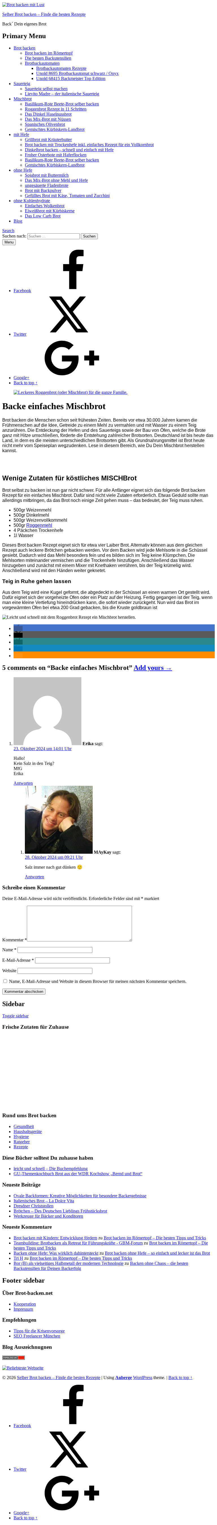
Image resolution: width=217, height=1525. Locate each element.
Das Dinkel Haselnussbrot (48, 114)
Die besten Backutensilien (48, 58)
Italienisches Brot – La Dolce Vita (44, 1200)
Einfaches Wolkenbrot (44, 205)
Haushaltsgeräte (28, 1131)
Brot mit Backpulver (43, 190)
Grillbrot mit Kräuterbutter (48, 139)
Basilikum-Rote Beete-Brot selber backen (62, 104)
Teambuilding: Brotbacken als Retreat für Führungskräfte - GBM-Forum (78, 1243)
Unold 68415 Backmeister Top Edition (70, 78)
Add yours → (153, 667)
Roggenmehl (39, 525)
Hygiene (21, 1136)
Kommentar (14, 939)
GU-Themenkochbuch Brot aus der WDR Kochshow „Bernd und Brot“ (78, 1173)
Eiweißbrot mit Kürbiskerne (50, 210)
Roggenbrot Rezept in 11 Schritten (55, 109)
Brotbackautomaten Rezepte (61, 68)
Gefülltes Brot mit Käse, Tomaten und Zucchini (67, 195)
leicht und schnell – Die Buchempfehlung (51, 1168)
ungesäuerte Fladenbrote (46, 185)
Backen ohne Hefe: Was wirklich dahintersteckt (56, 1253)
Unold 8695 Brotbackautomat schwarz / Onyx (77, 73)
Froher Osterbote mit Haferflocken (55, 154)
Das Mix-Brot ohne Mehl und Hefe (56, 180)
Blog (18, 221)
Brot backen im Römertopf (49, 53)
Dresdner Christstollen (33, 1205)
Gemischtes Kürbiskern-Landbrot (54, 129)
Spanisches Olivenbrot (45, 124)
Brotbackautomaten (42, 63)
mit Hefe (21, 134)
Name (9, 949)
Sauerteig (22, 83)
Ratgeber (22, 1141)
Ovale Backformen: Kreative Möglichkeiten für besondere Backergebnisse (80, 1195)
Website (9, 970)
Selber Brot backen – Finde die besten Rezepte (44, 14)
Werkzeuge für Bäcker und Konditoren (48, 1216)
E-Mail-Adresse (18, 960)
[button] (18, 628)
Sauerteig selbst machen (46, 88)
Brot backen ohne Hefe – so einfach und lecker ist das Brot (157, 1253)
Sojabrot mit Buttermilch (47, 175)
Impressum (23, 1309)
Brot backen (24, 48)
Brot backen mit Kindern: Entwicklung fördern (55, 1237)
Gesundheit (24, 1126)
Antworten (23, 783)
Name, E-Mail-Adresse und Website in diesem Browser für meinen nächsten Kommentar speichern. (97, 981)
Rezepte (21, 1146)
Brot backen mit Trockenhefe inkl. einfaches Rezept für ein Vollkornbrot (89, 144)
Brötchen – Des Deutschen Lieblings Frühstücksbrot (60, 1211)
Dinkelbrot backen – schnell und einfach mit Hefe (69, 149)
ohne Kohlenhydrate (32, 200)
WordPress (142, 1377)
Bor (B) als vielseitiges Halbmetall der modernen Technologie (68, 1263)
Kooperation (25, 1304)
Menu (9, 242)
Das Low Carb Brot (42, 215)
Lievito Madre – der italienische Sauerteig (62, 93)
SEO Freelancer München (37, 1336)
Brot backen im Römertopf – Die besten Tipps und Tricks (155, 1237)
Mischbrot (23, 98)
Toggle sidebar (15, 1015)
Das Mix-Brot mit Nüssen (48, 119)
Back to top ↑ (180, 1377)
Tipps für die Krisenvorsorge (39, 1330)
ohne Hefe (23, 170)
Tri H (18, 1258)
